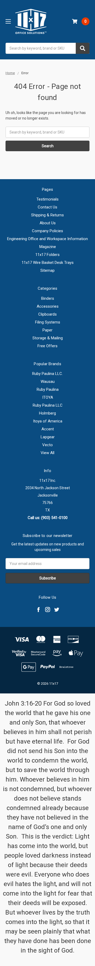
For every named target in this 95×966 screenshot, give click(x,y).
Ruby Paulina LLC (48, 405)
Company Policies (47, 231)
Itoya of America (47, 421)
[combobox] (47, 48)
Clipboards (47, 314)
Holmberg (47, 413)
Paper (47, 330)
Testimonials (47, 199)
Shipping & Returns (47, 215)
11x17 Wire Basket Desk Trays (48, 262)
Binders (47, 298)
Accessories (48, 306)
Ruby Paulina (48, 389)
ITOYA (47, 397)
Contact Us (47, 207)
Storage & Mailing (47, 338)
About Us (48, 223)
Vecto (47, 444)
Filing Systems (47, 322)
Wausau (48, 381)
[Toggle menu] (8, 21)
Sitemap (47, 270)
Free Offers (47, 346)
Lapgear (48, 437)
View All (47, 452)
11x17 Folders (47, 254)
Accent (47, 429)
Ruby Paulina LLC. (47, 373)
